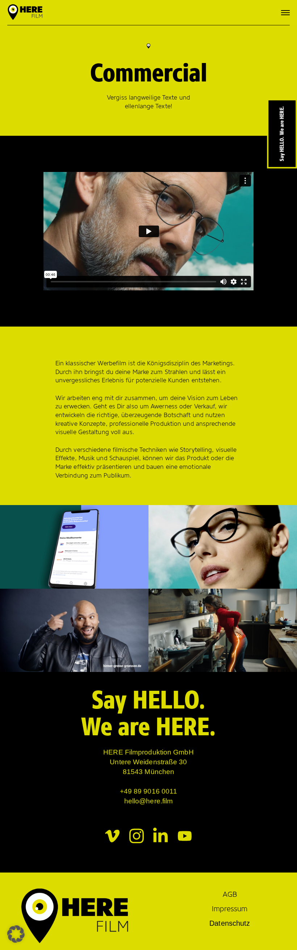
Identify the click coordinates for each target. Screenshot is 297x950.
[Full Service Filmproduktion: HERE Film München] (25, 12)
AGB (230, 894)
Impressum (229, 908)
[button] (16, 934)
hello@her (140, 801)
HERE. (186, 726)
